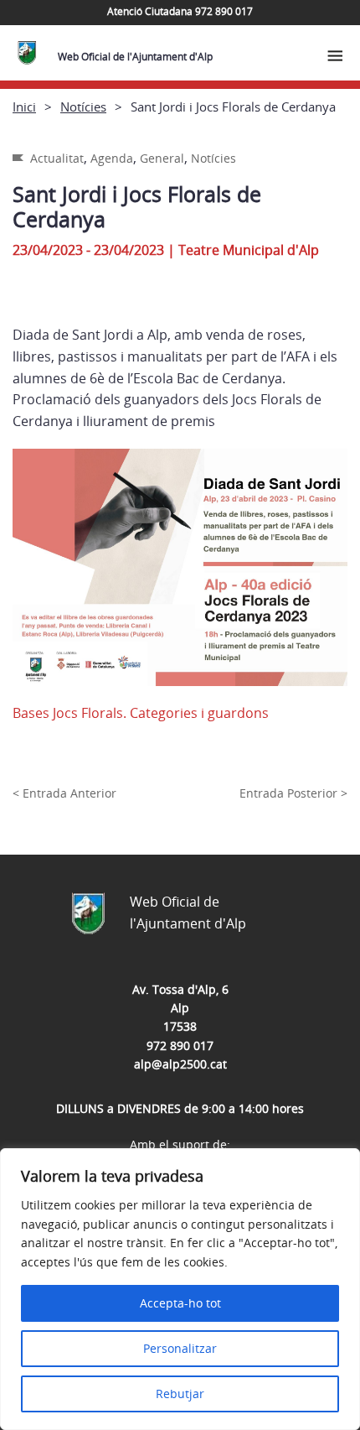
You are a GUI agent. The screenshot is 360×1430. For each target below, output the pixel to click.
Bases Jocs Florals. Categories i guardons (141, 713)
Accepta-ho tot (180, 1303)
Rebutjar (180, 1393)
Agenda (111, 158)
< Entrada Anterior (64, 793)
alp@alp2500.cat (180, 1064)
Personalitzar (180, 1348)
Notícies (83, 106)
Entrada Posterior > (293, 793)
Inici (24, 106)
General (162, 158)
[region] (180, 1289)
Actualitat (57, 158)
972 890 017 (180, 1045)
